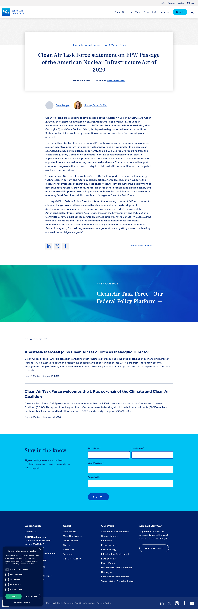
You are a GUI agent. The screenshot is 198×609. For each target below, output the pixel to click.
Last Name (137, 448)
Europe (171, 3)
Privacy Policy (104, 603)
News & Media (110, 45)
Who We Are (69, 531)
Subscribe (68, 554)
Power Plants (108, 563)
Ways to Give (154, 548)
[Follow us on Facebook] (184, 603)
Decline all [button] (31, 596)
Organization (94, 477)
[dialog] (23, 576)
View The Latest (142, 246)
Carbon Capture (109, 536)
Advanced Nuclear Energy (115, 531)
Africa (181, 3)
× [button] (40, 549)
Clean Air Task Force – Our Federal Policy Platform (130, 297)
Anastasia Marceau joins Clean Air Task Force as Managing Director (87, 352)
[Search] (192, 12)
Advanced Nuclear (116, 80)
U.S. (163, 3)
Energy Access (108, 545)
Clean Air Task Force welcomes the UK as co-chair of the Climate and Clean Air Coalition (97, 394)
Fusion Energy (108, 549)
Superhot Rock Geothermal (115, 576)
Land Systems (108, 558)
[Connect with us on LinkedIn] (162, 603)
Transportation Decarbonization (117, 581)
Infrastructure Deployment (115, 554)
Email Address (96, 462)
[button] (22, 602)
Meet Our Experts (72, 536)
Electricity (77, 45)
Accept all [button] (13, 596)
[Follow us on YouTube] (192, 603)
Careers (67, 545)
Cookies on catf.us (27, 564)
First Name (94, 448)
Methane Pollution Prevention (117, 567)
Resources (68, 549)
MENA (190, 3)
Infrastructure (92, 45)
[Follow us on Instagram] (177, 603)
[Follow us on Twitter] (169, 603)
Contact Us (30, 531)
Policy (122, 45)
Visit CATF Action (72, 558)
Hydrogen (106, 572)
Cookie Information (85, 603)
